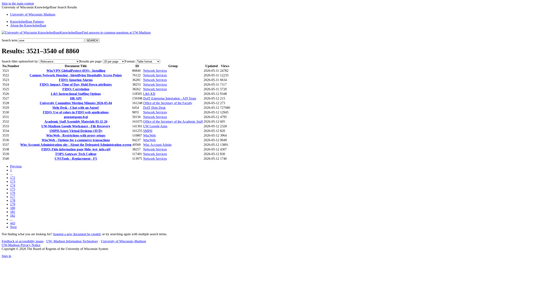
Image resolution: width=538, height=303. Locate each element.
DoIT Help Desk (154, 107)
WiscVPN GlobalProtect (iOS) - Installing (75, 70)
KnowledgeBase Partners (27, 21)
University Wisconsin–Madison (32, 14)
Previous (16, 166)
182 (12, 215)
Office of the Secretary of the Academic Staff (173, 121)
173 (12, 181)
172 (12, 177)
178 (12, 200)
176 (12, 193)
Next (13, 227)
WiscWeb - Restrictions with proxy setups (75, 135)
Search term (9, 40)
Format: (130, 61)
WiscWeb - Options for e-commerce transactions (76, 140)
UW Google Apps (155, 126)
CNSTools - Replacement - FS (76, 158)
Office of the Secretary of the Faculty (167, 103)
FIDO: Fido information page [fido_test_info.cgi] (75, 149)
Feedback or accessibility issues (23, 241)
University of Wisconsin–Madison (123, 241)
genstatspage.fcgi (76, 117)
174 (12, 185)
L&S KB (149, 94)
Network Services (155, 70)
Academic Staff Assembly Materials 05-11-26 (75, 121)
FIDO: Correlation (75, 89)
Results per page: (90, 61)
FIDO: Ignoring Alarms (76, 80)
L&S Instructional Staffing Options (76, 94)
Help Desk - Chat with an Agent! (76, 107)
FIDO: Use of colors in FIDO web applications (76, 112)
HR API (76, 98)
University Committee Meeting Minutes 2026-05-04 (76, 103)
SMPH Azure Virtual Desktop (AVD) (75, 131)
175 (12, 189)
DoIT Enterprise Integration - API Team (169, 98)
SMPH (147, 131)
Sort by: (33, 61)
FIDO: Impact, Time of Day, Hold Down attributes (76, 84)
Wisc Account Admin (157, 144)
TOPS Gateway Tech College (75, 154)
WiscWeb (149, 135)
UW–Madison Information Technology (72, 241)
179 (12, 204)
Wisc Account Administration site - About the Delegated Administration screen (75, 144)
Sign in (6, 256)
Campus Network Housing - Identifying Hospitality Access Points (76, 75)
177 (12, 196)
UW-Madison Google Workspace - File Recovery (75, 126)
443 (12, 223)
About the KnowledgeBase (28, 25)
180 (12, 208)
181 (12, 212)
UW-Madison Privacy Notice (21, 245)
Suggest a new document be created (76, 234)
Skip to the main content (18, 3)
